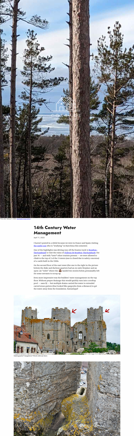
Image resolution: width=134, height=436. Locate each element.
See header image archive (23, 219)
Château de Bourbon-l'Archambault (80, 253)
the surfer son (40, 246)
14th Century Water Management (55, 230)
